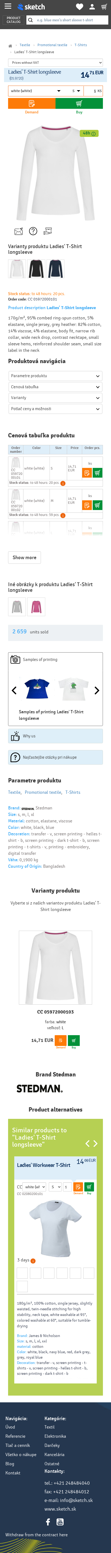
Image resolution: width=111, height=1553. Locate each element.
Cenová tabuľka (25, 386)
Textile (25, 45)
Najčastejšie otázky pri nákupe (50, 757)
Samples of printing (40, 659)
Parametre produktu (29, 375)
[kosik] (104, 7)
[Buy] (79, 103)
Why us (29, 736)
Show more (24, 558)
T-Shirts (81, 45)
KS (100, 91)
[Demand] (32, 103)
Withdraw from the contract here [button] (36, 1534)
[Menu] (8, 6)
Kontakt (12, 1473)
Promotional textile (52, 45)
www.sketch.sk (60, 1509)
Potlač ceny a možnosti (31, 408)
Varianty (18, 397)
